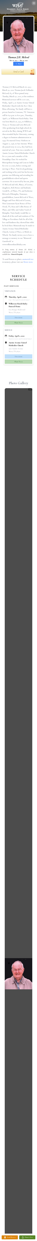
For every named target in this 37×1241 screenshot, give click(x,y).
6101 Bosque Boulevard (17, 310)
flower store (28, 262)
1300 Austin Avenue (16, 349)
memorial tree (28, 259)
